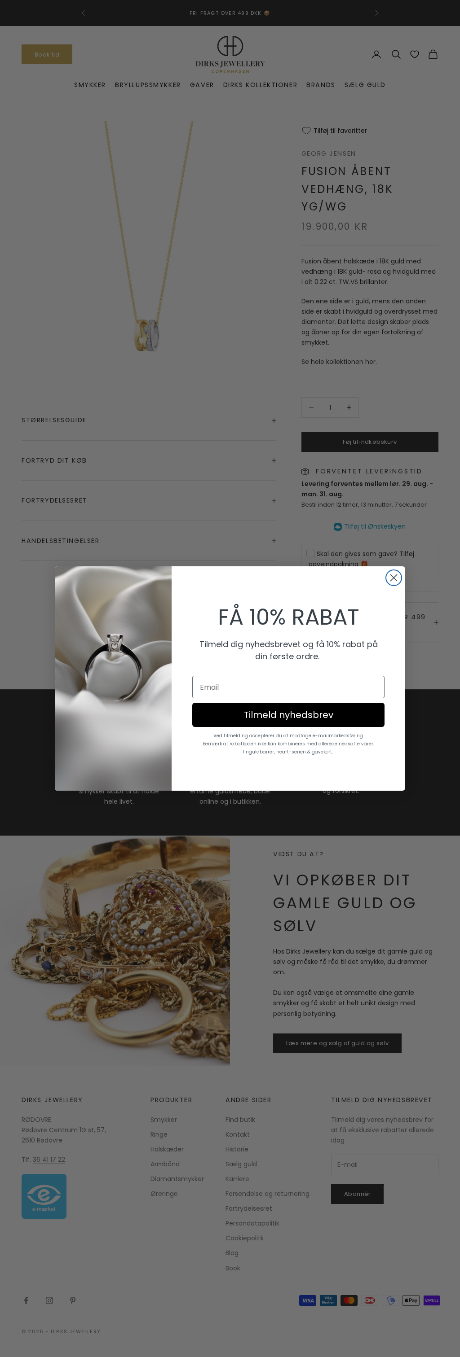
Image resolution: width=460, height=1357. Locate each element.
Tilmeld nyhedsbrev (288, 715)
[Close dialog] (394, 578)
